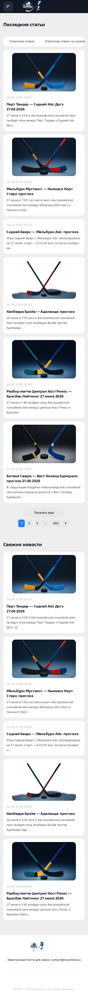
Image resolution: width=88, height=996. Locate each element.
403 (56, 523)
